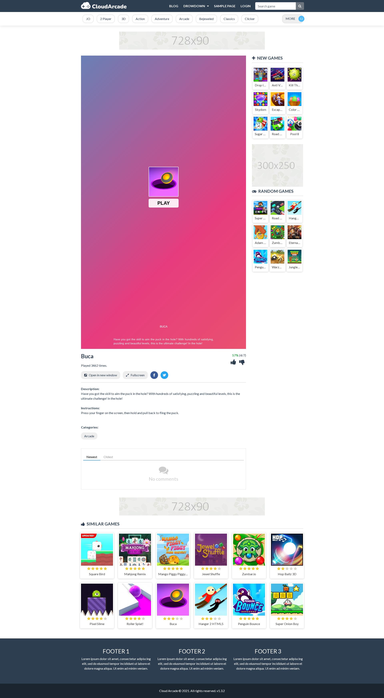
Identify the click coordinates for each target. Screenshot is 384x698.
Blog (173, 6)
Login (246, 6)
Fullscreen (138, 375)
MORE (290, 18)
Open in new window (103, 375)
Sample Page (224, 6)
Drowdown (194, 6)
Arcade (89, 436)
